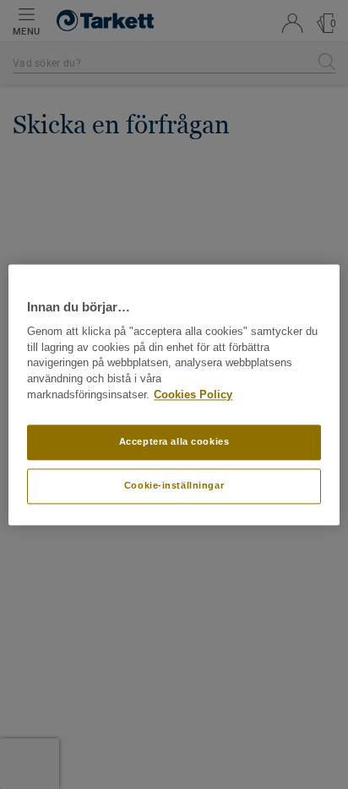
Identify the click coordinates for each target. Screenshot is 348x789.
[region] (173, 394)
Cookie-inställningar (174, 485)
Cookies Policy (193, 395)
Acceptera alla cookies (174, 441)
